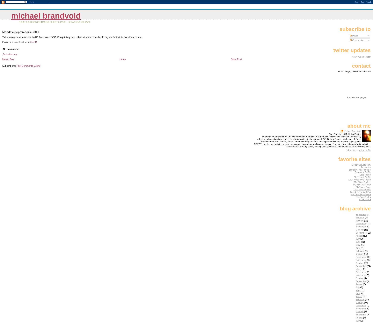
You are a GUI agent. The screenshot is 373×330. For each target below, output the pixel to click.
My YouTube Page (362, 184)
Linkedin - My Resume (360, 170)
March (359, 269)
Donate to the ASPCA (360, 192)
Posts (355, 35)
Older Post (236, 59)
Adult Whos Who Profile (359, 179)
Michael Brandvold (46, 15)
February (360, 217)
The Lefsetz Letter (362, 189)
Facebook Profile (363, 172)
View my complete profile (359, 150)
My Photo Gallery (362, 182)
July (358, 239)
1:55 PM (33, 42)
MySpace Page (363, 187)
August (359, 236)
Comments (357, 40)
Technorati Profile (362, 177)
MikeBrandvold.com (361, 165)
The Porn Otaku (363, 197)
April (358, 248)
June (358, 242)
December (361, 223)
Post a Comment (10, 54)
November (361, 226)
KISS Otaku (365, 199)
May (358, 245)
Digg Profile (365, 174)
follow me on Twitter (361, 57)
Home (122, 59)
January (360, 220)
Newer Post (8, 59)
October (360, 229)
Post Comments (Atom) (28, 66)
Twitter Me (366, 167)
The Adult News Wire (361, 194)
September (361, 214)
